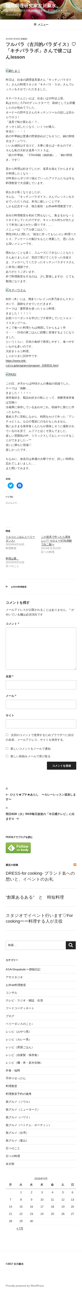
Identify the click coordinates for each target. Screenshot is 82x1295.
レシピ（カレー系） (18, 1039)
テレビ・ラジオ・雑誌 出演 (24, 1000)
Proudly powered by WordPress (25, 1285)
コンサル (11, 992)
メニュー (43, 24)
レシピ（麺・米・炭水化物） (24, 1062)
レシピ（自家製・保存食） (23, 1055)
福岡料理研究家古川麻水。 (33, 5)
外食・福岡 (13, 1070)
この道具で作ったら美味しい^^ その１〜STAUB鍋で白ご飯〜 (56, 540)
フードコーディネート (20, 1008)
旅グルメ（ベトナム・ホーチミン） (28, 1125)
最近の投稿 (12, 864)
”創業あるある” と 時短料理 (35, 897)
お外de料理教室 (19, 587)
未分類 (10, 1163)
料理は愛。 (12, 558)
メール (11, 695)
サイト (10, 715)
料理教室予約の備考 (18, 1093)
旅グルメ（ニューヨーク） (23, 1109)
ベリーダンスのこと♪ (19, 1023)
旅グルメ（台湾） (17, 1132)
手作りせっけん (16, 1078)
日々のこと (13, 1148)
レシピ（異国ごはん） (20, 1047)
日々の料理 (13, 1156)
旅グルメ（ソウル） (18, 1101)
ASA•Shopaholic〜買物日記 (23, 969)
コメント (12, 623)
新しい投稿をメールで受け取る (30, 756)
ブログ (10, 1016)
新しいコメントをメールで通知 (30, 748)
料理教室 (11, 1086)
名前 (9, 676)
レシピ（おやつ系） (18, 1031)
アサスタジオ (14, 977)
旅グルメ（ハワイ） (18, 1117)
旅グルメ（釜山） (17, 1140)
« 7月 (20, 1228)
